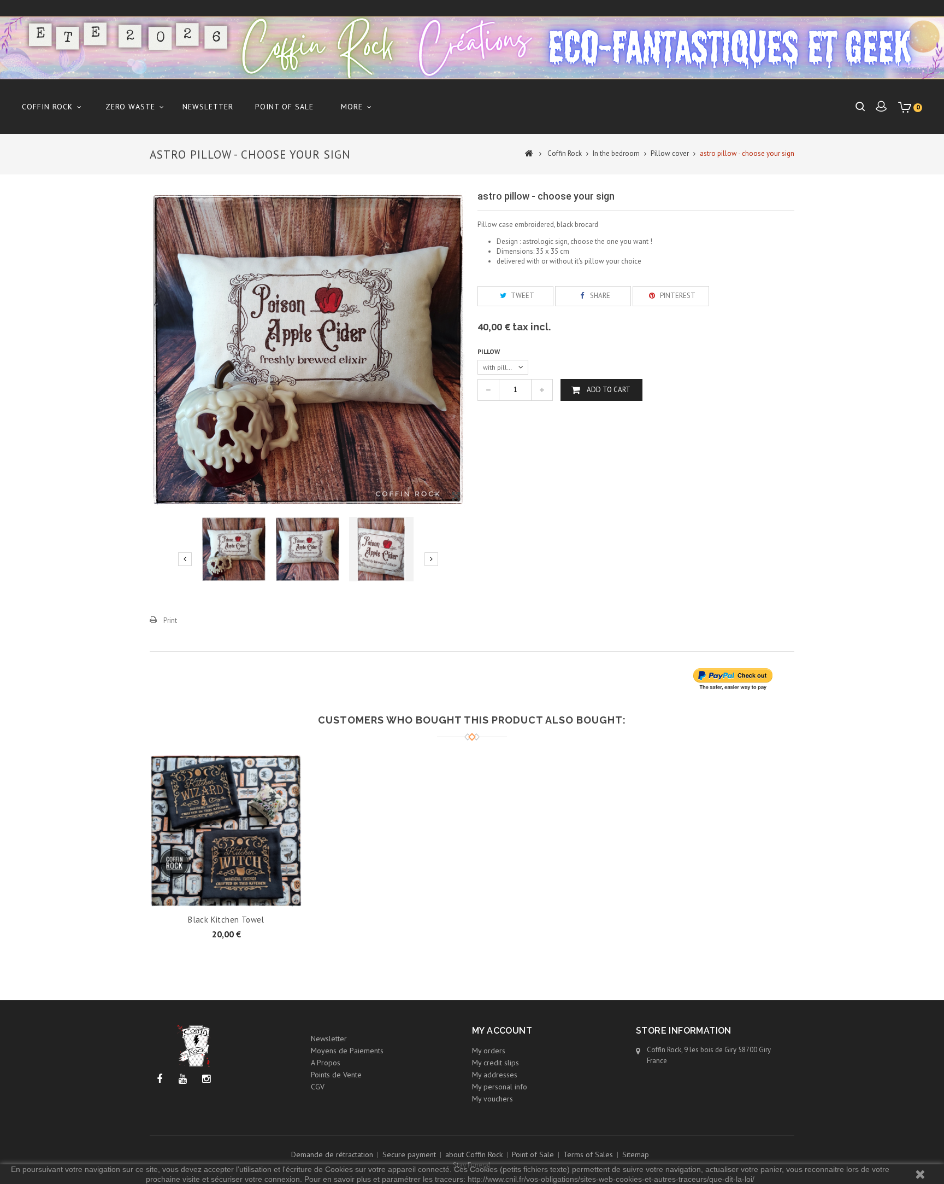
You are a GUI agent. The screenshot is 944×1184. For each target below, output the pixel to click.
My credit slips (495, 1063)
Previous (185, 559)
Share (599, 295)
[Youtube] (182, 1079)
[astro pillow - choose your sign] (234, 549)
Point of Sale (284, 107)
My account (502, 1030)
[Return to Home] (529, 153)
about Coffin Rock (474, 1154)
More (352, 107)
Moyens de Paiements (347, 1050)
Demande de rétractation (332, 1154)
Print (170, 620)
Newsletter (207, 107)
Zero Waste (130, 107)
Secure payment (409, 1154)
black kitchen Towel (226, 919)
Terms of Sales (588, 1154)
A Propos (325, 1063)
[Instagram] (206, 1079)
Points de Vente (336, 1075)
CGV (317, 1087)
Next (431, 559)
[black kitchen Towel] (226, 830)
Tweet (521, 295)
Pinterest (676, 295)
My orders (488, 1050)
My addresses (494, 1075)
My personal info (499, 1087)
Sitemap (635, 1154)
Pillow (489, 351)
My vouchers (492, 1099)
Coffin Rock (47, 107)
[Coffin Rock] (472, 47)
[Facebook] (159, 1079)
